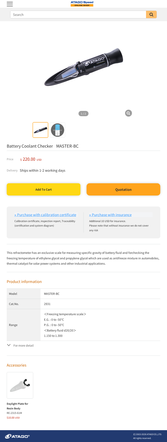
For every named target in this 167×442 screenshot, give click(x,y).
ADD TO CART (43, 189)
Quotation (123, 189)
